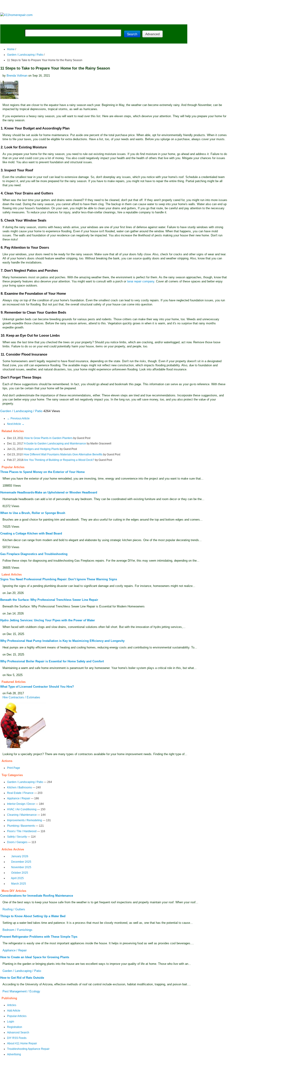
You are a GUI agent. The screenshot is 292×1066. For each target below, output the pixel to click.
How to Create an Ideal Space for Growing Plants (34, 957)
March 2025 (18, 883)
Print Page (13, 767)
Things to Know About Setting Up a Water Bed (32, 916)
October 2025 (19, 872)
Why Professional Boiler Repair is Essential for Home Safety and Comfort (52, 661)
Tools (63, 21)
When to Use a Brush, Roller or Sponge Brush (32, 513)
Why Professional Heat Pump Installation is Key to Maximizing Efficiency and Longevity (62, 641)
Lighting (100, 21)
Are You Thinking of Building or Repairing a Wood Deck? (59, 460)
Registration (14, 1027)
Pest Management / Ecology (21, 991)
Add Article (13, 1010)
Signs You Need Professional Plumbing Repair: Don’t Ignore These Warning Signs (58, 579)
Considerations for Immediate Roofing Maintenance (36, 895)
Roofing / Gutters (14, 909)
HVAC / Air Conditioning (21, 809)
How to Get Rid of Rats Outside (22, 977)
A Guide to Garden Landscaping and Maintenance (55, 443)
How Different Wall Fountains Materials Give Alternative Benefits (62, 454)
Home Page (15, 21)
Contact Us (88, 1063)
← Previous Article (18, 418)
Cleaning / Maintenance (22, 814)
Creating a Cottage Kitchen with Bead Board (31, 533)
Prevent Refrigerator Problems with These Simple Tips (38, 936)
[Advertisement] (93, 6)
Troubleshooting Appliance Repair (28, 1049)
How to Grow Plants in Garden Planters (48, 438)
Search (132, 34)
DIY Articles (42, 21)
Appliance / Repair (18, 798)
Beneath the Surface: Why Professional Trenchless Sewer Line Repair (49, 599)
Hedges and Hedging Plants (41, 449)
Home (11, 49)
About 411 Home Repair (22, 1043)
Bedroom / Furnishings (17, 930)
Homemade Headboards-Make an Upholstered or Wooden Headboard (48, 492)
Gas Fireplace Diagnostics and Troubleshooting (34, 554)
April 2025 (17, 878)
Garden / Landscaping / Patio (25, 54)
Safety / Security (17, 836)
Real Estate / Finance (20, 793)
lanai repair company (140, 281)
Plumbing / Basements (21, 825)
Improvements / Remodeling (24, 820)
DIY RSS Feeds (16, 1038)
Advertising (14, 1054)
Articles (11, 1005)
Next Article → (15, 424)
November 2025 (21, 867)
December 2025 (21, 861)
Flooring (80, 21)
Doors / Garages (17, 842)
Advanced (152, 34)
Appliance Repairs (131, 21)
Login (10, 1021)
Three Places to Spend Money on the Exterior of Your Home (42, 472)
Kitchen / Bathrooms (19, 787)
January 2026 (19, 856)
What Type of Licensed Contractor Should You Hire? (37, 686)
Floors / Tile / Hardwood (21, 831)
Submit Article (169, 21)
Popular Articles (16, 1016)
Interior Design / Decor (21, 803)
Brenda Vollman (17, 75)
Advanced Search (18, 1032)
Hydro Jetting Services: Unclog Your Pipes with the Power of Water (47, 620)
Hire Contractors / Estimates (21, 697)
